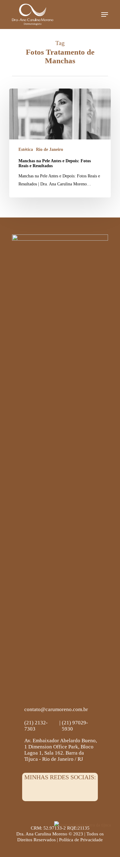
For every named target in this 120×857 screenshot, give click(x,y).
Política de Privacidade (81, 839)
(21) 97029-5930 (75, 726)
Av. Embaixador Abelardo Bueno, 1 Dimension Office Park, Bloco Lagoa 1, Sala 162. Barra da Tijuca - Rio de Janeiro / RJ (60, 750)
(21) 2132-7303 (36, 726)
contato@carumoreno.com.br (56, 709)
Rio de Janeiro (49, 149)
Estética (25, 149)
